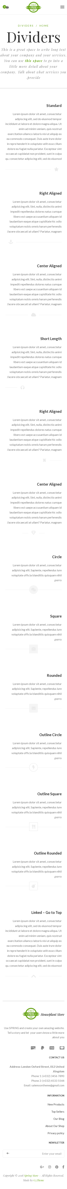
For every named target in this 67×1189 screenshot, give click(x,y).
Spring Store (31, 1175)
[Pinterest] (56, 1167)
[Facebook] (63, 1167)
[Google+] (42, 1167)
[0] (7, 7)
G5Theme (38, 1180)
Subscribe (9, 1153)
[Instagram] (49, 1167)
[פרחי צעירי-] (33, 7)
